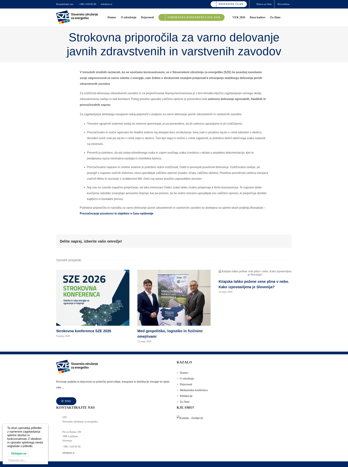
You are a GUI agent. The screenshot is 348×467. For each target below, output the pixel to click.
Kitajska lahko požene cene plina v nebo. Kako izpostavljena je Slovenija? (255, 273)
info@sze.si (106, 4)
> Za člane (183, 401)
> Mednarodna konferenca (192, 390)
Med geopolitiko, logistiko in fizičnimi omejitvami (174, 297)
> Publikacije (184, 395)
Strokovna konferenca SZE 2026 (92, 297)
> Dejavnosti (184, 384)
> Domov (182, 372)
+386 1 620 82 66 (87, 4)
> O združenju (185, 378)
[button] (286, 17)
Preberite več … (17, 460)
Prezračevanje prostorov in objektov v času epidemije (116, 213)
